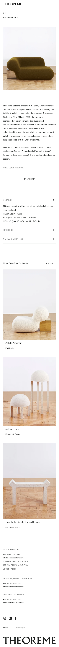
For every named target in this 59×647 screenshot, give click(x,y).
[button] (54, 4)
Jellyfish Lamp (12, 429)
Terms (5, 628)
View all (51, 264)
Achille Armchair (13, 343)
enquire (29, 179)
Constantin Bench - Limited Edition (22, 522)
